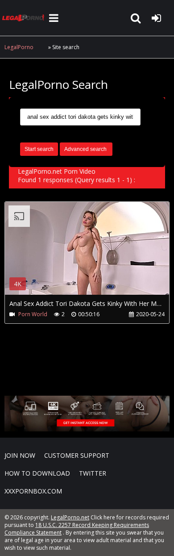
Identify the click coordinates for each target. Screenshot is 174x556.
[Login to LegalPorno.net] (156, 18)
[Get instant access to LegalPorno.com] (87, 429)
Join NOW (19, 455)
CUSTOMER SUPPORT (76, 455)
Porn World (32, 314)
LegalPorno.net (24, 18)
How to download (37, 473)
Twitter (92, 473)
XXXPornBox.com (33, 491)
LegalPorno (18, 47)
